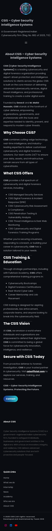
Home (6, 477)
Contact (10, 398)
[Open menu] (26, 42)
